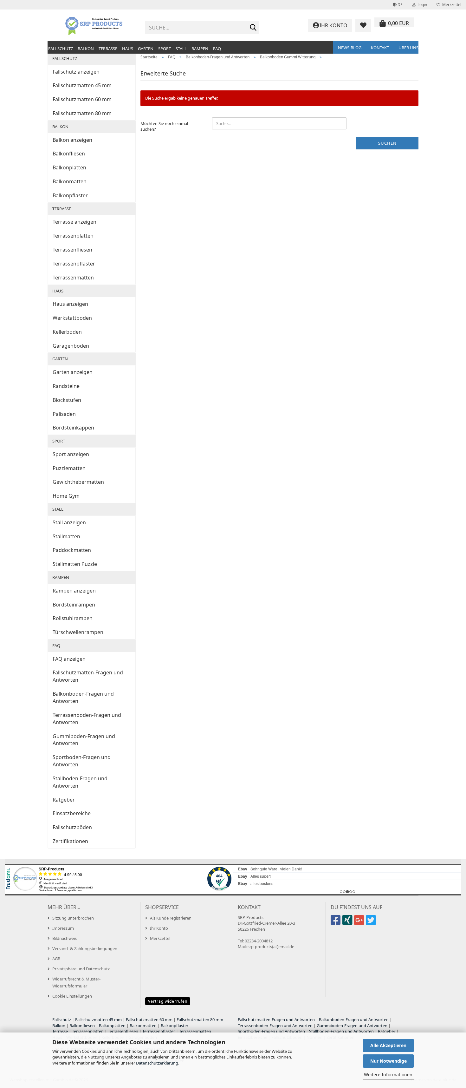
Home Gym (66, 495)
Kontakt (380, 47)
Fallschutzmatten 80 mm (82, 113)
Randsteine (66, 386)
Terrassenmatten (73, 277)
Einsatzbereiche (72, 813)
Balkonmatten (70, 181)
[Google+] (360, 923)
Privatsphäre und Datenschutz (81, 969)
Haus (127, 48)
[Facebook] (336, 923)
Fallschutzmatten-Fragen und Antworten (88, 676)
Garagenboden (71, 345)
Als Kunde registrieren (170, 918)
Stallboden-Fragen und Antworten (80, 782)
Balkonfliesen (69, 153)
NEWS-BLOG (349, 47)
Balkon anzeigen (72, 139)
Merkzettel (450, 4)
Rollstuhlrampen (73, 618)
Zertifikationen (70, 841)
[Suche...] (253, 28)
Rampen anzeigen (74, 590)
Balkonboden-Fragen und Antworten (83, 697)
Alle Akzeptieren (388, 1045)
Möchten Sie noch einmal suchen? (164, 126)
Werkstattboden (72, 317)
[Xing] (348, 923)
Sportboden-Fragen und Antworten (82, 761)
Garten (145, 48)
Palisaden (64, 413)
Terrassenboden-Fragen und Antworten (87, 718)
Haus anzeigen (70, 303)
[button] (397, 5)
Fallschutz (60, 48)
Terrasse (108, 48)
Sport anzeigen (71, 454)
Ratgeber (64, 799)
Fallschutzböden (72, 827)
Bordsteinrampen (74, 604)
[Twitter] (372, 923)
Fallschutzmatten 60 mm (82, 99)
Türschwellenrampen (78, 632)
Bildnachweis (64, 938)
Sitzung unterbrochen (73, 918)
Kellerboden (67, 331)
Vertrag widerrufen (167, 1001)
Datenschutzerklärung (157, 1063)
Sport (164, 48)
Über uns (408, 47)
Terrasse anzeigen (74, 221)
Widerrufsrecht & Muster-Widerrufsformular (76, 982)
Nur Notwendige (388, 1061)
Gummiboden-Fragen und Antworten (84, 740)
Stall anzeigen (69, 522)
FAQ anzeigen (69, 658)
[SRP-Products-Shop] (94, 25)
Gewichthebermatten (78, 481)
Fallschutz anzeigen (76, 71)
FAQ (217, 48)
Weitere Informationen (388, 1075)
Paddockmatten (72, 550)
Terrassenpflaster (74, 263)
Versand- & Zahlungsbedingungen (84, 948)
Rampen (199, 48)
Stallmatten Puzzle (75, 563)
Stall (181, 48)
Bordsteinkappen (73, 427)
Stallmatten (66, 536)
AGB (56, 958)
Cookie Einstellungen (72, 996)
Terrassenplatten (73, 235)
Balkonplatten (69, 167)
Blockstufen (67, 400)
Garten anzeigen (73, 372)
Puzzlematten (69, 468)
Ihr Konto (159, 928)
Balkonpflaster (70, 195)
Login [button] (421, 4)
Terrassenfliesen (72, 249)
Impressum (63, 928)
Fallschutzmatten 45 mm (82, 85)
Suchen (387, 143)
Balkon (86, 48)
